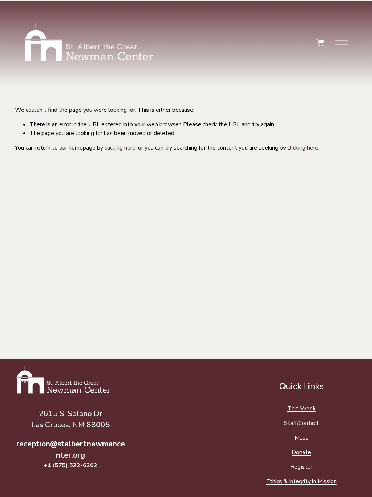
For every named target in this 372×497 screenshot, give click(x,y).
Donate (301, 452)
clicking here (120, 148)
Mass (301, 438)
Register (301, 467)
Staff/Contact (301, 423)
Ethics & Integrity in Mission (301, 481)
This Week (301, 409)
